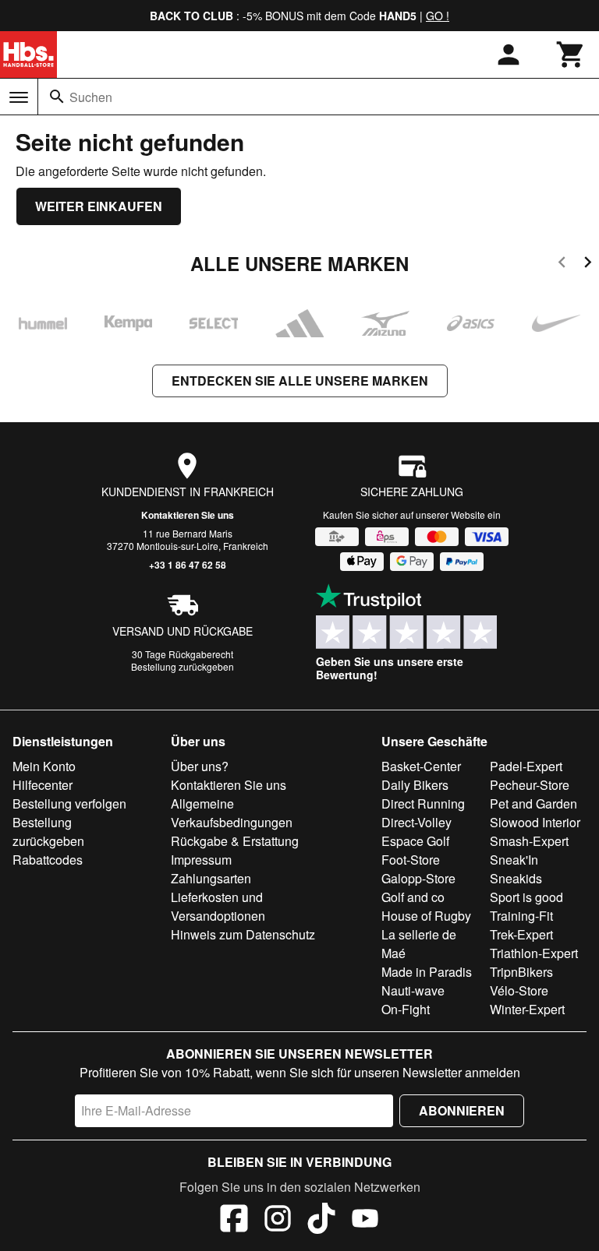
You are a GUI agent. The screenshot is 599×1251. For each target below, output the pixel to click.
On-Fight (405, 1009)
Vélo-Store (519, 990)
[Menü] (18, 97)
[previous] (562, 264)
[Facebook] (234, 1221)
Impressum (201, 860)
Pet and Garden (533, 803)
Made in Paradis (426, 972)
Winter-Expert (527, 1009)
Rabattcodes (47, 860)
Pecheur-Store (529, 785)
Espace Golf (415, 841)
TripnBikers (521, 972)
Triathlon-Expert (534, 953)
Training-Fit (521, 916)
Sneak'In (514, 860)
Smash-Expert (529, 841)
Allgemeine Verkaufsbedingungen (231, 813)
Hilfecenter (42, 785)
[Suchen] (57, 97)
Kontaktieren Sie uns (187, 515)
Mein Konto (44, 766)
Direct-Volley (416, 822)
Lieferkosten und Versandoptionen (218, 906)
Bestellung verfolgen (69, 803)
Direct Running (423, 803)
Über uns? (200, 766)
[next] (587, 264)
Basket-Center (421, 766)
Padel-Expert (526, 766)
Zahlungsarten (211, 878)
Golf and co (413, 897)
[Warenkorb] (571, 54)
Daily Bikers (414, 785)
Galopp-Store (418, 878)
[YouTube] (365, 1221)
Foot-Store (410, 860)
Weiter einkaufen (98, 206)
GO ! (437, 15)
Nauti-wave (413, 990)
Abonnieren (462, 1110)
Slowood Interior (535, 822)
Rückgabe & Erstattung (235, 841)
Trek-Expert (521, 934)
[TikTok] (321, 1221)
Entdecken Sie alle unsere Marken (300, 380)
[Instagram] (277, 1221)
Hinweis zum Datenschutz (243, 934)
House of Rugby (426, 916)
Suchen (90, 97)
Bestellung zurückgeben (182, 666)
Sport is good (526, 897)
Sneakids (516, 878)
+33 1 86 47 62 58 (187, 565)
